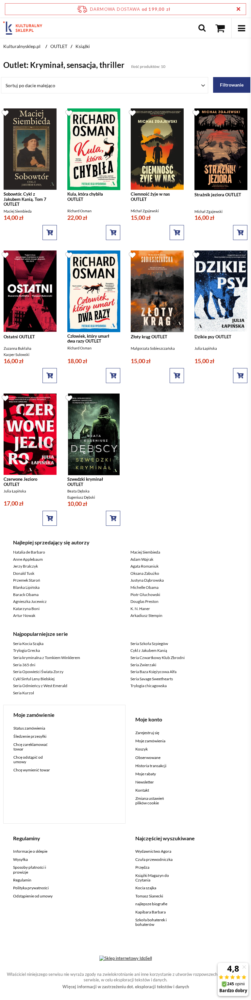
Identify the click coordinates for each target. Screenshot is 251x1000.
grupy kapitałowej (141, 191)
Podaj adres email (125, 120)
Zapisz (125, 153)
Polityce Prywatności (96, 251)
